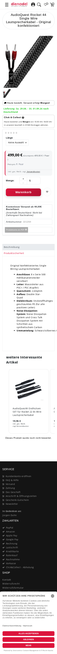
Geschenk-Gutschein (17, 499)
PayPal (9, 527)
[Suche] (38, 4)
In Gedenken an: (12, 511)
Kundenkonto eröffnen (18, 476)
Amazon (10, 531)
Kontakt (6, 579)
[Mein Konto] (33, 4)
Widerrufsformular (13, 587)
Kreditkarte (12, 551)
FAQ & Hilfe (12, 480)
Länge (9, 137)
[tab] (28, 247)
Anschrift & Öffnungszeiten (21, 496)
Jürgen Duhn (9, 515)
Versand (10, 484)
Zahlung (10, 487)
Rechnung (11, 543)
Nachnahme (13, 559)
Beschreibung (11, 247)
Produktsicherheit (14, 253)
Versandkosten (33, 171)
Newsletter (12, 503)
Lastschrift (12, 547)
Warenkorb (23, 192)
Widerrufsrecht (11, 583)
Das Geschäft (13, 492)
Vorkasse (11, 563)
